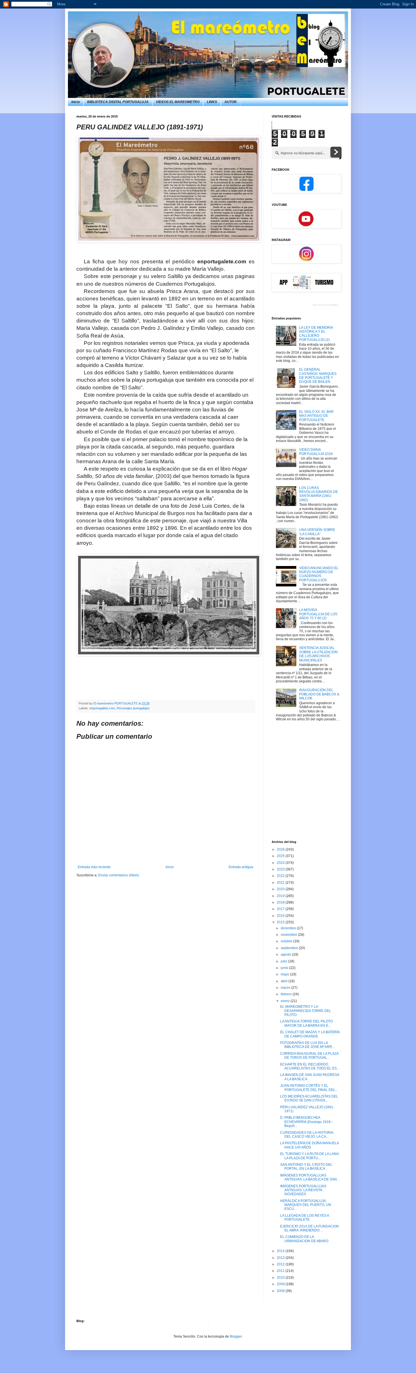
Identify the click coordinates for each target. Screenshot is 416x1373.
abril (284, 981)
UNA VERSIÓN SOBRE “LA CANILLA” (317, 532)
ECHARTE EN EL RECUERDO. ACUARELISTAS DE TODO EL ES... (309, 1066)
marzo (286, 988)
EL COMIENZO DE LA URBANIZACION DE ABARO (304, 1239)
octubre (287, 941)
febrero (287, 994)
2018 (281, 902)
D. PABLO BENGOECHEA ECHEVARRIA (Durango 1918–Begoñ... (306, 1122)
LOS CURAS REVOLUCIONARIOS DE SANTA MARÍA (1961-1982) (318, 494)
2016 (281, 916)
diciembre (289, 928)
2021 (281, 883)
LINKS (212, 102)
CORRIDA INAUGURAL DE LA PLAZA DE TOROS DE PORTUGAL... (309, 1056)
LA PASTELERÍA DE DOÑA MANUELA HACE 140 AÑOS (309, 1145)
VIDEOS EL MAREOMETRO (178, 102)
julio (284, 961)
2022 (281, 876)
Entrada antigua (241, 867)
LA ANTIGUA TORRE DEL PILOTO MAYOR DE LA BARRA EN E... (306, 1023)
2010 (281, 1278)
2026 (281, 849)
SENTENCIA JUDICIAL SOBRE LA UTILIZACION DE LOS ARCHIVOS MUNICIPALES (318, 654)
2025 (281, 856)
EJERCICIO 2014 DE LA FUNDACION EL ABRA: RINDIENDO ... (309, 1228)
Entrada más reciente (94, 867)
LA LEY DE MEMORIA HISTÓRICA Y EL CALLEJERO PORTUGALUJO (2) (316, 334)
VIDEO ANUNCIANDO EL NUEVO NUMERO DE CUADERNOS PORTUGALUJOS (318, 574)
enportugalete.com (102, 708)
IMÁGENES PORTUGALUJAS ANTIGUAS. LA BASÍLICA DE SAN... (309, 1177)
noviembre (289, 935)
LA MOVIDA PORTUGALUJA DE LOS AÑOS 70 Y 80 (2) (318, 614)
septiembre (290, 948)
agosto (286, 954)
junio (285, 968)
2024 (281, 863)
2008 (281, 1291)
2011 (281, 1271)
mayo (285, 974)
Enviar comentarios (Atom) (118, 875)
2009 (281, 1284)
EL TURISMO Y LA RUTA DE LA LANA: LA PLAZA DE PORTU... (310, 1156)
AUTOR (230, 102)
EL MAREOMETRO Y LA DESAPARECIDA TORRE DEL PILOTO (305, 1011)
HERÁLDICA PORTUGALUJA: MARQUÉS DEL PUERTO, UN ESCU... (305, 1205)
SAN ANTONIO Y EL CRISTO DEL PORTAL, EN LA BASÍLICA (306, 1167)
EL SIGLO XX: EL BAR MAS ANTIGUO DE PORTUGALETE (316, 416)
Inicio (75, 102)
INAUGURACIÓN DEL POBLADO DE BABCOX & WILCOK (319, 694)
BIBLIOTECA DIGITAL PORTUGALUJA (118, 102)
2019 (281, 896)
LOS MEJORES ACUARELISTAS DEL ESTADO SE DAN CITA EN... (309, 1098)
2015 (281, 922)
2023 (281, 869)
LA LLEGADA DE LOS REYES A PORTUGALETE (304, 1218)
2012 (281, 1264)
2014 (281, 1251)
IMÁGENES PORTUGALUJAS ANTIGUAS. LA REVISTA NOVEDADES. (303, 1190)
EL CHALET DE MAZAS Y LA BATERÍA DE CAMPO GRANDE (310, 1034)
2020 (281, 889)
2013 (281, 1258)
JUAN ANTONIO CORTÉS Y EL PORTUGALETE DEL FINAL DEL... (309, 1088)
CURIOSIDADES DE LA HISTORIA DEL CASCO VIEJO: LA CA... (306, 1135)
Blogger (236, 1336)
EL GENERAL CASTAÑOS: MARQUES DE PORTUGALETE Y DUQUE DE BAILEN (317, 376)
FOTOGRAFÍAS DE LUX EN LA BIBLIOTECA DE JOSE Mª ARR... (307, 1045)
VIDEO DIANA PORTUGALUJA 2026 (316, 452)
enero (286, 1001)
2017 (281, 909)
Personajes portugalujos (133, 708)
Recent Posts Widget (325, 305)
